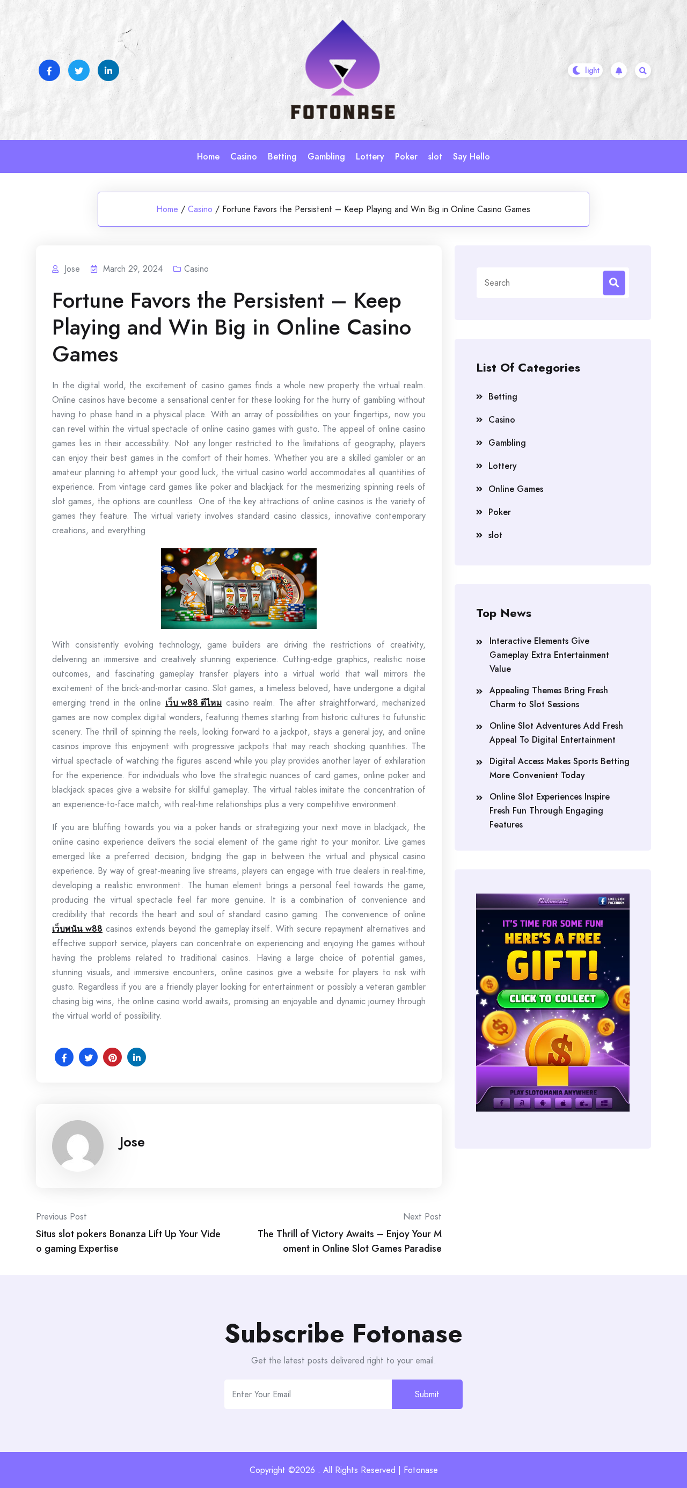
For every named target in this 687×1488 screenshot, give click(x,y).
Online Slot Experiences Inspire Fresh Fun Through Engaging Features (549, 810)
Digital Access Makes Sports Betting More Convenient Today (559, 768)
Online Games (515, 489)
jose (132, 1141)
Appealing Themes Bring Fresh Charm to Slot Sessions (548, 697)
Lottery (370, 156)
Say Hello (471, 156)
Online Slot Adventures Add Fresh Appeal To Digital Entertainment (556, 733)
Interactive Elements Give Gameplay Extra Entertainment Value (549, 655)
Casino (243, 156)
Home (208, 156)
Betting (282, 156)
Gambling (326, 156)
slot (435, 156)
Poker (406, 156)
